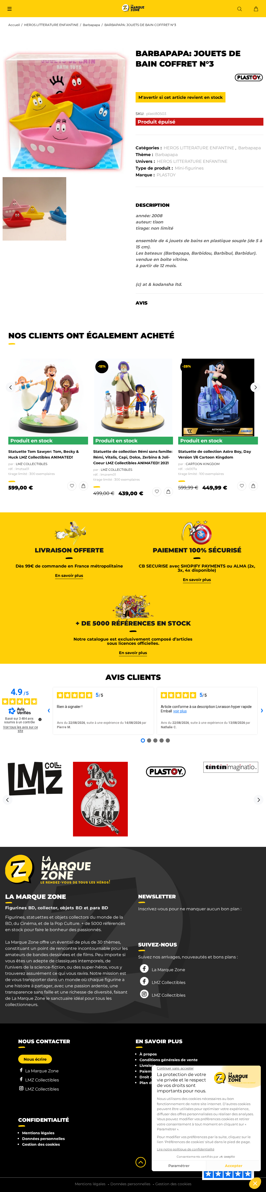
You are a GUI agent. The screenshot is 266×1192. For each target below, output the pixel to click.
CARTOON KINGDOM (203, 464)
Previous (11, 387)
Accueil (14, 25)
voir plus (180, 711)
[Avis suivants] (261, 710)
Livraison (147, 1065)
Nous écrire (35, 1059)
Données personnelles (43, 1138)
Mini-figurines (189, 168)
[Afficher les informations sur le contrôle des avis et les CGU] (40, 719)
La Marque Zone (168, 969)
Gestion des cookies (41, 1144)
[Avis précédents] (48, 710)
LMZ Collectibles (31, 464)
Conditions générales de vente (168, 1060)
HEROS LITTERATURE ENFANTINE (51, 25)
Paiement (148, 1071)
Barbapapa (91, 25)
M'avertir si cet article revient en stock (180, 97)
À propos (148, 1054)
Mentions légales (38, 1133)
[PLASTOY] (248, 76)
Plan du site (150, 1082)
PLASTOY (166, 174)
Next (255, 387)
